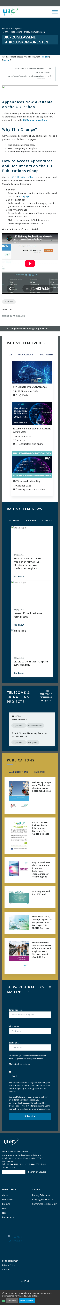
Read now (19, 576)
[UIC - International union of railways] (11, 1142)
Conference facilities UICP (44, 1203)
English (45, 56)
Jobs (4, 1212)
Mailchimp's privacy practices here (34, 1109)
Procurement (8, 1217)
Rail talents (46, 354)
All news (14, 520)
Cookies (6, 1269)
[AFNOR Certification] (15, 1238)
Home (5, 28)
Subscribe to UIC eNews (38, 520)
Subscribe (39, 772)
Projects (6, 1203)
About (5, 1195)
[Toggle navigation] (55, 13)
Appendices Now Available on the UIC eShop (33, 68)
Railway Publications (42, 1195)
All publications (18, 772)
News (5, 1208)
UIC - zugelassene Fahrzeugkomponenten (27, 328)
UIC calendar (25, 354)
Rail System (16, 28)
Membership (8, 1199)
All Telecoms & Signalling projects (46, 696)
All (10, 354)
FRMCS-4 (17, 716)
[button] (34, 12)
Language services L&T (43, 1199)
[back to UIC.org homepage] (10, 12)
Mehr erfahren (26, 1300)
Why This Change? (43, 72)
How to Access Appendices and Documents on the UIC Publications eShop (29, 77)
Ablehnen (12, 1300)
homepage (24, 196)
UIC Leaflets (9, 301)
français (6, 60)
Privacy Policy (8, 1265)
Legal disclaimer (10, 1260)
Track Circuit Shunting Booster (29, 733)
